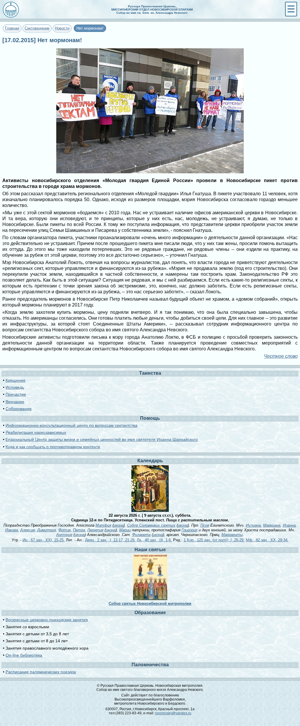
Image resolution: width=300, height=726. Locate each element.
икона (119, 525)
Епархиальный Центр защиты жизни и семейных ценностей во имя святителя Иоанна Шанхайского (102, 439)
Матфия (103, 525)
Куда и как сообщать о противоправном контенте (53, 446)
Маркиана (271, 525)
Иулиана (253, 525)
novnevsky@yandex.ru (173, 713)
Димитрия (46, 530)
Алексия (27, 530)
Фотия (64, 530)
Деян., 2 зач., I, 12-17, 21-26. (110, 540)
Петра (79, 530)
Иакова (11, 530)
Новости (62, 28)
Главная (12, 28)
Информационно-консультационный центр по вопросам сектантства (71, 425)
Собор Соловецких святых (151, 525)
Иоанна (289, 525)
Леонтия (95, 530)
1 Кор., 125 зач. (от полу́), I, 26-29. (214, 540)
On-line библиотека (24, 655)
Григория (189, 530)
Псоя (204, 525)
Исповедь (15, 387)
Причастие (16, 394)
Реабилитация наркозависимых (36, 432)
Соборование (19, 408)
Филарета (141, 534)
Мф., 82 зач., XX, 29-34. (267, 540)
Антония (64, 534)
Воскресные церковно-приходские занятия (47, 619)
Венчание (15, 401)
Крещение (15, 380)
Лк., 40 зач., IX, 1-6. (154, 540)
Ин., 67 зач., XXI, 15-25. (44, 540)
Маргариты (232, 534)
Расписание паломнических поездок (41, 672)
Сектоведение (37, 28)
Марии (125, 530)
